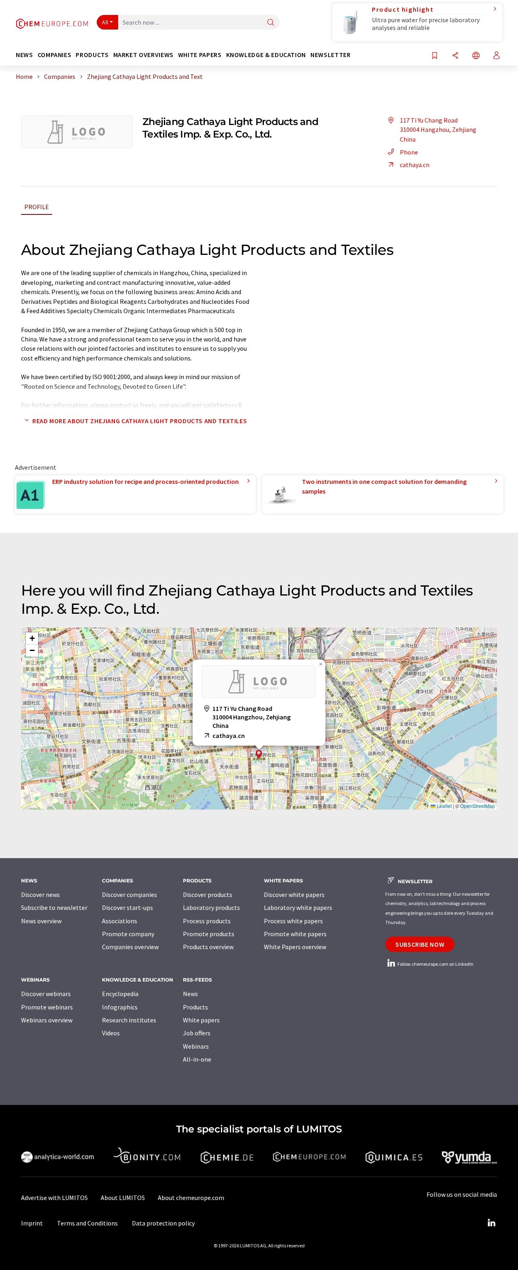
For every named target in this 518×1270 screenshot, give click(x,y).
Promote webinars (47, 1007)
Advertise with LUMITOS (54, 1198)
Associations (119, 921)
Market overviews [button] (143, 55)
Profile (36, 207)
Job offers (196, 1033)
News (190, 994)
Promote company (128, 934)
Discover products (207, 894)
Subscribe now (419, 944)
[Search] (270, 23)
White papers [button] (200, 55)
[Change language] (476, 56)
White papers (201, 1020)
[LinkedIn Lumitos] (491, 1223)
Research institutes (129, 1020)
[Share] (455, 56)
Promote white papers (295, 934)
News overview (41, 921)
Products (195, 1007)
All (105, 22)
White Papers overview (295, 947)
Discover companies (129, 894)
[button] (259, 754)
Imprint (32, 1223)
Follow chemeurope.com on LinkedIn (435, 964)
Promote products (208, 934)
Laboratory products (211, 907)
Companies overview (130, 947)
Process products (207, 921)
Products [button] (92, 55)
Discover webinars (46, 994)
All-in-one (197, 1059)
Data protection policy (163, 1223)
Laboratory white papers (298, 907)
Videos (111, 1033)
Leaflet (443, 805)
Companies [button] (55, 55)
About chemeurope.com (191, 1198)
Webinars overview (46, 1020)
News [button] (24, 55)
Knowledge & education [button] (266, 55)
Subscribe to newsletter (54, 907)
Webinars (196, 1046)
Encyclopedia (120, 994)
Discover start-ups (127, 907)
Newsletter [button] (330, 55)
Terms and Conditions (87, 1223)
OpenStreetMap (477, 805)
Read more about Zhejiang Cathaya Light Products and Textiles (139, 421)
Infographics (120, 1007)
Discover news (40, 894)
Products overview (208, 947)
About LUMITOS (123, 1198)
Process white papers (293, 921)
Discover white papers (294, 894)
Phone (409, 152)
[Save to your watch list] (434, 56)
